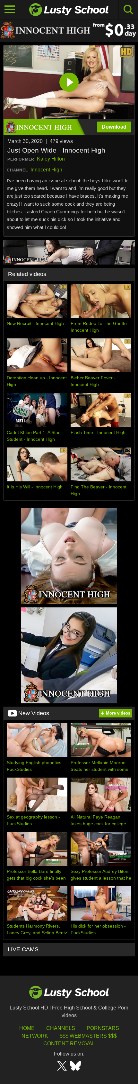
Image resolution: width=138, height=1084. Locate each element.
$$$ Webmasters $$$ (88, 1036)
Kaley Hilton (51, 159)
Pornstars (103, 1028)
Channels (60, 1028)
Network (35, 1036)
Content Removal (69, 1043)
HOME (27, 1028)
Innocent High (46, 169)
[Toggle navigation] (9, 9)
